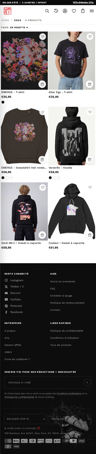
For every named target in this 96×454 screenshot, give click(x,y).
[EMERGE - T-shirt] (24, 61)
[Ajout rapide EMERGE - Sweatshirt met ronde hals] (42, 159)
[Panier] (83, 11)
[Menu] (92, 11)
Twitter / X (17, 286)
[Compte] (65, 11)
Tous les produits (60, 345)
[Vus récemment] (56, 11)
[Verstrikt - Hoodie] (71, 136)
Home (5, 20)
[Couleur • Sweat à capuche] (71, 211)
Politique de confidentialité (66, 330)
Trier (5, 27)
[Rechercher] (47, 11)
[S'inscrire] (87, 382)
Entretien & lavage (61, 295)
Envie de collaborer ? (17, 359)
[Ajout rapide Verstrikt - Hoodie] (89, 159)
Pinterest (16, 305)
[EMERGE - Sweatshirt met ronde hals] (24, 136)
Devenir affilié (12, 345)
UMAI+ (8, 352)
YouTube (15, 299)
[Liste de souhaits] (74, 11)
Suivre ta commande (62, 281)
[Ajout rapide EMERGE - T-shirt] (42, 84)
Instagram (16, 280)
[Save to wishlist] (42, 36)
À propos (9, 330)
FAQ (52, 288)
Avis (6, 338)
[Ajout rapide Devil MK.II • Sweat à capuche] (42, 235)
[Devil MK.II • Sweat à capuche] (24, 211)
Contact (55, 310)
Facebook (16, 312)
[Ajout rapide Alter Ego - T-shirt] (89, 84)
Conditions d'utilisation (64, 338)
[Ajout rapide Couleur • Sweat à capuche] (89, 235)
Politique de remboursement (67, 302)
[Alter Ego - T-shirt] (71, 61)
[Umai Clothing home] (7, 11)
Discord (15, 293)
